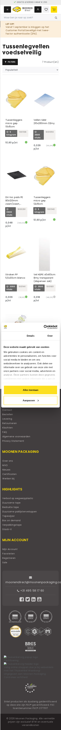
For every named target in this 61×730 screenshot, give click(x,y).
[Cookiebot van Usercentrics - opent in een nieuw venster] (43, 327)
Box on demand (11, 520)
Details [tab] (30, 335)
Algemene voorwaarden (16, 436)
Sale (4, 562)
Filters (11, 62)
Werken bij (8, 478)
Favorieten (8, 553)
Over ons (7, 460)
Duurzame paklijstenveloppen (19, 511)
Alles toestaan (30, 390)
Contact (7, 410)
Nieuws (6, 469)
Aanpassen (29, 400)
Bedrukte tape (10, 507)
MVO (5, 465)
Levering (7, 418)
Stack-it (7, 529)
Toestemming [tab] (11, 335)
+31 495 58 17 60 (31, 591)
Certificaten (9, 474)
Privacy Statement (13, 441)
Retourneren (9, 423)
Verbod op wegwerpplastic (17, 498)
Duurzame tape (11, 502)
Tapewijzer (8, 516)
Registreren (9, 558)
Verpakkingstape (12, 524)
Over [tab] (50, 335)
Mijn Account (10, 549)
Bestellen (7, 414)
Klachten (7, 427)
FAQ (4, 432)
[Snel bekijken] (26, 80)
